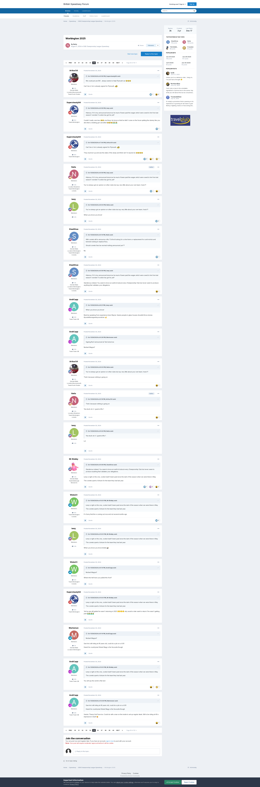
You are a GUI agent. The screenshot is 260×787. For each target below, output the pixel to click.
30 (75, 63)
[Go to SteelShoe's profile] (74, 236)
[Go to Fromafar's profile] (184, 48)
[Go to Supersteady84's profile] (74, 109)
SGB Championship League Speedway (96, 46)
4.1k (74, 88)
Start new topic (132, 54)
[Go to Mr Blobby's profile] (74, 466)
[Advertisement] (113, 29)
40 (113, 63)
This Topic (186, 11)
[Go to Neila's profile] (68, 45)
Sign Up (192, 4)
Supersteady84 (111, 76)
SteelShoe (73, 229)
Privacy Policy (126, 773)
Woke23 (73, 495)
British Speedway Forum (76, 4)
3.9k (74, 185)
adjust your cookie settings (124, 782)
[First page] (66, 62)
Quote (90, 94)
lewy (107, 108)
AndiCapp (73, 299)
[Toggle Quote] (87, 76)
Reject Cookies (189, 782)
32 (82, 63)
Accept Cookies (173, 782)
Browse (67, 11)
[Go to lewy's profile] (74, 206)
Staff (84, 16)
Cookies (136, 773)
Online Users (94, 16)
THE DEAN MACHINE (176, 47)
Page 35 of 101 (131, 63)
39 (109, 63)
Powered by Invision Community (130, 776)
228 (74, 317)
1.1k (75, 645)
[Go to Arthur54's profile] (74, 77)
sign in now (110, 741)
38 (105, 63)
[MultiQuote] (85, 94)
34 (90, 63)
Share (141, 45)
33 (86, 63)
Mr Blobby (73, 459)
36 (98, 63)
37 (101, 63)
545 (74, 512)
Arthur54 (73, 70)
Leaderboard (105, 16)
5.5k (74, 477)
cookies (76, 782)
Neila (75, 44)
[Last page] (122, 62)
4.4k (74, 217)
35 (94, 63)
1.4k (74, 247)
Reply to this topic (151, 54)
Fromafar (190, 47)
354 (74, 120)
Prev (70, 63)
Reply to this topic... (83, 751)
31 (78, 63)
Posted (92, 70)
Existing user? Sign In (177, 4)
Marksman (110, 337)
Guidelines (76, 16)
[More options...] (158, 70)
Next (118, 63)
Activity (76, 11)
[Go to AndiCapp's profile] (74, 306)
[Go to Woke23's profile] (74, 502)
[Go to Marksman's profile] (74, 635)
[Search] (194, 10)
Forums (66, 16)
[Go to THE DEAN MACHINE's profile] (167, 48)
